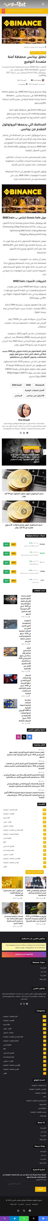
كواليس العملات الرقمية (11, 859)
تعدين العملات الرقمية (10, 863)
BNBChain (16, 385)
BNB (28, 385)
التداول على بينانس (35, 396)
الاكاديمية (5, 818)
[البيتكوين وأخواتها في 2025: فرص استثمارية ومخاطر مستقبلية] (35, 883)
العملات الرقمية (8, 814)
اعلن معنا (43, 979)
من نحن (43, 972)
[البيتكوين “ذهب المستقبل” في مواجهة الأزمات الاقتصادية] (12, 883)
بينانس (18, 396)
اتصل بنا (43, 976)
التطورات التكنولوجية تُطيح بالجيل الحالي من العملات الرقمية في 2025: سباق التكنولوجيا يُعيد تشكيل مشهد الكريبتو (25, 631)
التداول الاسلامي (8, 846)
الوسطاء (43, 1116)
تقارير (4, 867)
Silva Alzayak (37, 80)
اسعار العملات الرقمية (10, 834)
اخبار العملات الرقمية (31, 47)
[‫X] (24, 1003)
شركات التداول (7, 826)
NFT (4, 842)
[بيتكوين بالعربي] (16, 4)
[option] (24, 452)
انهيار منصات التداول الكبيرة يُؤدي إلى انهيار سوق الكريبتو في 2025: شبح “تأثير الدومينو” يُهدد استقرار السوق (25, 458)
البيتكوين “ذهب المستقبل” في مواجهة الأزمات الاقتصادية (13, 893)
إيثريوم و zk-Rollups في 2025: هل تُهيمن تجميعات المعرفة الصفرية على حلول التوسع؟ (35, 919)
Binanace (39, 385)
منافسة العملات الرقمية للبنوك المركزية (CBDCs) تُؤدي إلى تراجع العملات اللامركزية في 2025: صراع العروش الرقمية (25, 710)
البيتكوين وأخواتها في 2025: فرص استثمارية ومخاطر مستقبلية (36, 893)
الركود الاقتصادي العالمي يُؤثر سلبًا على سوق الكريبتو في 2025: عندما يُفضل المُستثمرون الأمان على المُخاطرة (24, 658)
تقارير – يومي (6, 822)
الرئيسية (42, 47)
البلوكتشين (6, 838)
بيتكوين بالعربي (17, 1200)
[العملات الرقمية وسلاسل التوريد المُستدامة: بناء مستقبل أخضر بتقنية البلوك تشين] (12, 908)
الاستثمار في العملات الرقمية (12, 830)
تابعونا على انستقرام (23, 954)
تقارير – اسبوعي (7, 855)
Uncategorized (8, 850)
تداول (6, 544)
